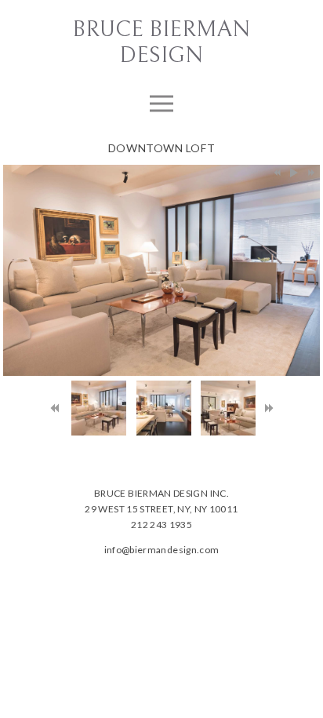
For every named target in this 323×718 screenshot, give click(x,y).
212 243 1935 (161, 524)
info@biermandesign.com (162, 550)
